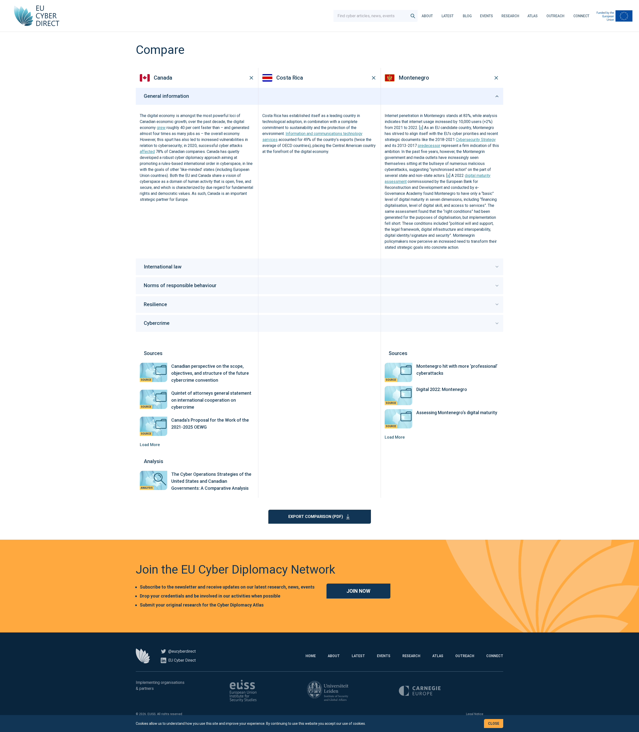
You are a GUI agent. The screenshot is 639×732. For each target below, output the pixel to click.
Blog (467, 16)
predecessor (429, 145)
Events (486, 16)
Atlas (532, 16)
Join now (358, 591)
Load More (150, 444)
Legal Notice (474, 714)
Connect (581, 16)
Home (311, 656)
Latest (448, 16)
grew (161, 127)
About (427, 16)
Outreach (555, 16)
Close (493, 724)
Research (510, 16)
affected (147, 151)
